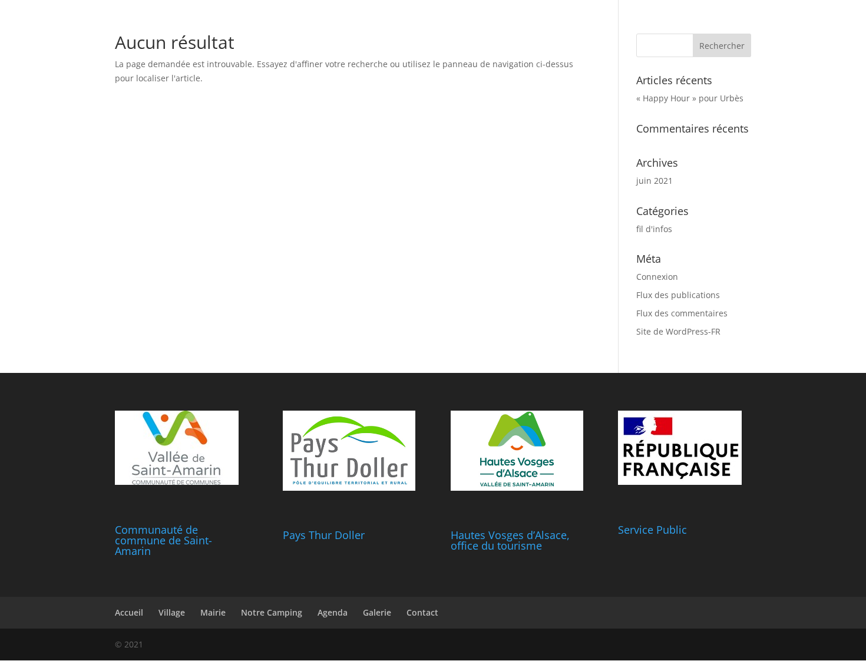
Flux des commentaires (682, 313)
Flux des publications (678, 294)
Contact (422, 612)
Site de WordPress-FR (678, 331)
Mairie (213, 612)
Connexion (657, 276)
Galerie (377, 612)
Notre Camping (271, 612)
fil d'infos (654, 228)
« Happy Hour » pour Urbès (689, 98)
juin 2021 (654, 180)
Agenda (333, 612)
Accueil (129, 612)
